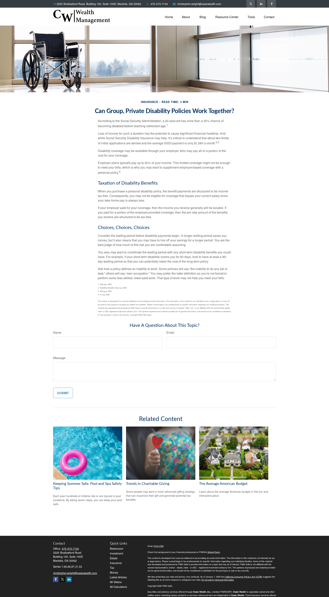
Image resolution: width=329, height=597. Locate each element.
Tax (112, 568)
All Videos (116, 582)
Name (57, 332)
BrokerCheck (214, 552)
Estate (113, 558)
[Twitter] (250, 4)
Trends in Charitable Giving (147, 484)
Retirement (116, 548)
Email (170, 332)
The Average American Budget (223, 484)
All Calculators (118, 587)
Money (114, 572)
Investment (116, 553)
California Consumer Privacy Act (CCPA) (243, 576)
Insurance (116, 563)
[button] (169, 16)
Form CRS (159, 545)
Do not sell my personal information (217, 579)
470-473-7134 (159, 4)
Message (59, 358)
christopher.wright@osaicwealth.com (199, 4)
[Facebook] (271, 4)
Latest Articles (118, 577)
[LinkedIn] (261, 4)
